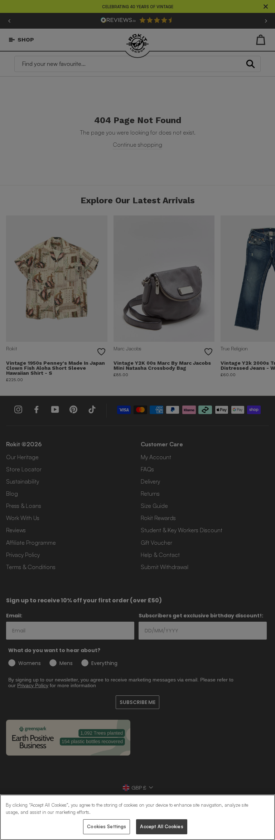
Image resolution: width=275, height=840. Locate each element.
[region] (137, 817)
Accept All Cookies (161, 826)
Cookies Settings (106, 826)
